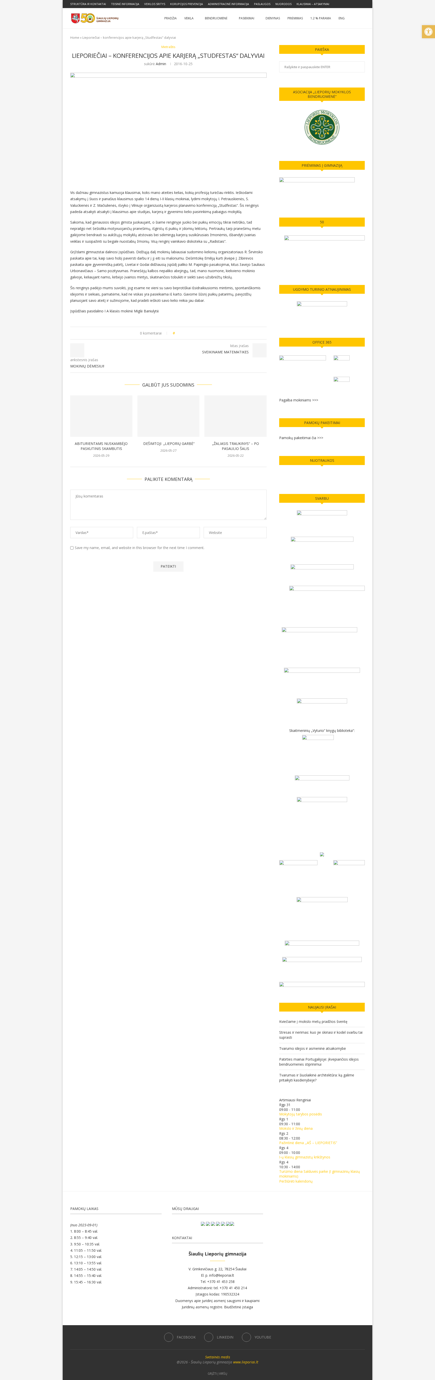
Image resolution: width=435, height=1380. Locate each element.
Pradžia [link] (170, 18)
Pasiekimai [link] (246, 18)
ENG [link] (342, 18)
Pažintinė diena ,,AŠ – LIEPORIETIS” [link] (308, 1142)
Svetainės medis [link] (217, 1357)
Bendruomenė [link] (216, 18)
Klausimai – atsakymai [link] (313, 4)
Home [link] (74, 37)
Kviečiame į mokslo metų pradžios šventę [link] (313, 1021)
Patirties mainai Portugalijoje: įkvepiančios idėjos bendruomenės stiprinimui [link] (319, 1062)
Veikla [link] (189, 18)
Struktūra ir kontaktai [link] (88, 4)
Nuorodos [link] (283, 4)
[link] (428, 31)
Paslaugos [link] (262, 4)
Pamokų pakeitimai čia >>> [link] (301, 437)
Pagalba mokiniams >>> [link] (298, 400)
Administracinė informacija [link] (228, 4)
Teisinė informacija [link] (125, 4)
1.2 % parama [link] (320, 18)
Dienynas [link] (273, 18)
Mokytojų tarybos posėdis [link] (300, 1114)
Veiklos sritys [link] (154, 4)
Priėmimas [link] (295, 18)
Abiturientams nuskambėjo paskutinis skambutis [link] (101, 446)
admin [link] (161, 63)
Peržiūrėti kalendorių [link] (296, 1181)
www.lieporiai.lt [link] (245, 1362)
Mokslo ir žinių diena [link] (296, 1128)
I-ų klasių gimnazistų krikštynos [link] (304, 1157)
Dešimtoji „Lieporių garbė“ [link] (168, 443)
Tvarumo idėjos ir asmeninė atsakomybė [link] (312, 1048)
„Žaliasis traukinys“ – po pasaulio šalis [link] (235, 446)
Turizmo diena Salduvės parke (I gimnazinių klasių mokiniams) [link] (319, 1174)
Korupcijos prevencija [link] (186, 4)
